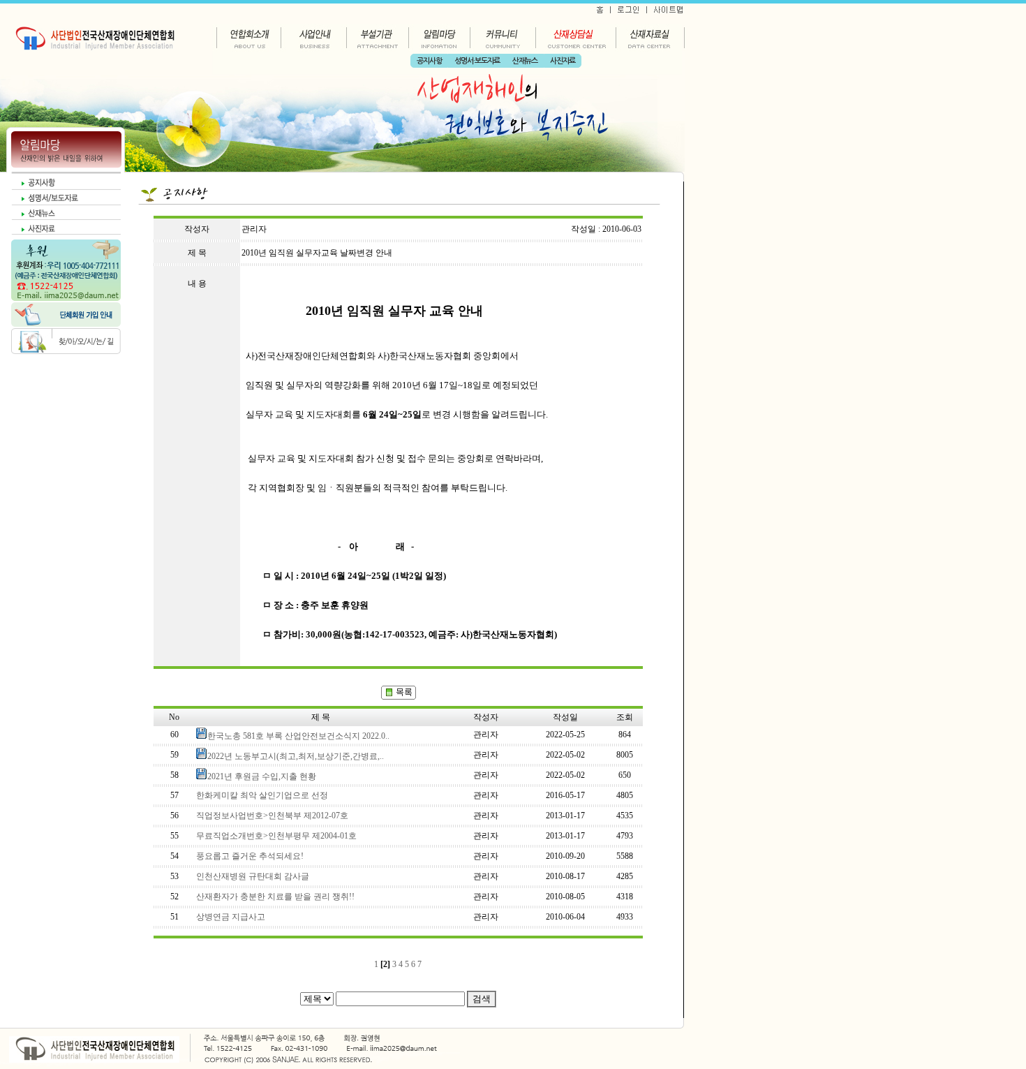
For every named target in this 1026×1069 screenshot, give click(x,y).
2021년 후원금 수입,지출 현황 (261, 776)
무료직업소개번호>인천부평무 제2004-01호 (276, 836)
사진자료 (562, 61)
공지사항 (429, 61)
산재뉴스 (524, 61)
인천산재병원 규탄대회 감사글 (252, 876)
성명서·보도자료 (477, 61)
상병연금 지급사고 (230, 917)
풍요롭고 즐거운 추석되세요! (250, 856)
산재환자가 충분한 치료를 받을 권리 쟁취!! (275, 896)
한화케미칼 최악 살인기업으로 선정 (262, 795)
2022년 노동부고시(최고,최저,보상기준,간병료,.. (295, 756)
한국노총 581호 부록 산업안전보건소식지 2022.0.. (298, 736)
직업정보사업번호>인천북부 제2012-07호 (272, 815)
